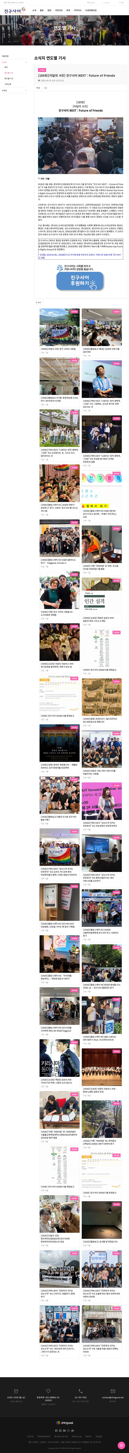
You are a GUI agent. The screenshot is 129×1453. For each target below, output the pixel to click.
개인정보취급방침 (43, 1436)
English (92, 2)
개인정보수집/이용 (61, 1436)
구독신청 (8, 84)
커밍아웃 (59, 10)
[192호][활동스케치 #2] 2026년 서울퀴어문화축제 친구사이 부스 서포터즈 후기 (101, 932)
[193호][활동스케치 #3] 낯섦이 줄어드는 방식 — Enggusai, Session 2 (58, 561)
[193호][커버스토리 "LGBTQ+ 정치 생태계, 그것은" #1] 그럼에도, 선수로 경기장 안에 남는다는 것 (102, 403)
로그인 (107, 3)
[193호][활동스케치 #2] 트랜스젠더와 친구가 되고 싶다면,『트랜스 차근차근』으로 (100, 513)
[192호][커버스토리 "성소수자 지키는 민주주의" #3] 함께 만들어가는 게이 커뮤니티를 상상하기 (99, 877)
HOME (51, 35)
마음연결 (5, 56)
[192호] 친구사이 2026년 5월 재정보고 (57, 1186)
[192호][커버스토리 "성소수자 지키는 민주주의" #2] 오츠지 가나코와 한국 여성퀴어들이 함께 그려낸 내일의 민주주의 (59, 871)
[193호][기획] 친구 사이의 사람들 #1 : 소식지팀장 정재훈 (57, 613)
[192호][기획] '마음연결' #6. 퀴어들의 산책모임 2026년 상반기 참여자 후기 (99, 1142)
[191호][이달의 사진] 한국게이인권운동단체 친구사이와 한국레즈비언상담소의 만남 (55, 1238)
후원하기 (88, 1436)
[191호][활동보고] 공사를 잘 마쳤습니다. (100, 1241)
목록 (39, 302)
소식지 (65, 35)
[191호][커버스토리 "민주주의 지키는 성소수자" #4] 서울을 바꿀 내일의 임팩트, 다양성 (101, 1348)
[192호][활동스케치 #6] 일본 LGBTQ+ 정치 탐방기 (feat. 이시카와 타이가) (99, 1038)
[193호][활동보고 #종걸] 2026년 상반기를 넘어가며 (101, 350)
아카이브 (78, 10)
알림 (49, 10)
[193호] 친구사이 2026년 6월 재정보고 (99, 669)
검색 (122, 3)
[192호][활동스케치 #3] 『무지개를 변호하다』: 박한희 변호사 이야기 (56, 977)
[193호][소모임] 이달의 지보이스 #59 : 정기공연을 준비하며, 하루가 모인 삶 (57, 665)
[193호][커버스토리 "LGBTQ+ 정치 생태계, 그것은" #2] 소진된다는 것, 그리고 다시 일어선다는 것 (59, 452)
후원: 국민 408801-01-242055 (14, 2)
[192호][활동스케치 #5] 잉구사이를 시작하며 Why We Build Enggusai (56, 1029)
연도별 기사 (75, 35)
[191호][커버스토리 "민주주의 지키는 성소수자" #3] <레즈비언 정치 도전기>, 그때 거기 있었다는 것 (58, 1348)
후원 (68, 10)
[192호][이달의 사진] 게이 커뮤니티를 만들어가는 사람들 (99, 772)
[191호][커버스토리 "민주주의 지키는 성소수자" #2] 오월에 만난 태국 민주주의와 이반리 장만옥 (101, 1293)
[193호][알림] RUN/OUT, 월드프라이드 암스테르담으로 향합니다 (100, 720)
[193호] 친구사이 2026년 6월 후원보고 (57, 715)
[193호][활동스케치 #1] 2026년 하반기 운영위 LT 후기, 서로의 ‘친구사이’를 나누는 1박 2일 (59, 507)
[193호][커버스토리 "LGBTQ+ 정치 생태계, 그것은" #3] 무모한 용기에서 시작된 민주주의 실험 (102, 458)
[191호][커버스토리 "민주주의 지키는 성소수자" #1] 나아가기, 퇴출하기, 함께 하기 (58, 1293)
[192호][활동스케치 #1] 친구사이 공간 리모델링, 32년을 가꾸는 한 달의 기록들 (58, 925)
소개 (34, 10)
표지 (6, 67)
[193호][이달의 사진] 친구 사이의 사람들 (58, 348)
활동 (42, 10)
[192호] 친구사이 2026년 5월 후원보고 (99, 1192)
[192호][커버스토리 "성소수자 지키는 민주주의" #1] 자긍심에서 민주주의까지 (100, 824)
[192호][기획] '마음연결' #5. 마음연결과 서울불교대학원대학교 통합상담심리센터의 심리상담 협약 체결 (59, 1134)
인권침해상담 (91, 10)
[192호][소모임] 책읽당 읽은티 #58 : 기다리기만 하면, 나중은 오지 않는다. (56, 1081)
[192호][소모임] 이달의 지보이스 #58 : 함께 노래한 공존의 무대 (99, 1090)
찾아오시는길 (77, 1436)
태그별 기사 (9, 78)
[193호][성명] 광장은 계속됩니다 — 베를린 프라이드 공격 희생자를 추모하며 (59, 766)
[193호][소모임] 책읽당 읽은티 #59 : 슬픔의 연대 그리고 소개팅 (99, 619)
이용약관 (30, 1436)
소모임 (14, 90)
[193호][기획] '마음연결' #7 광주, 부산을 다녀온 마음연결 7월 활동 (100, 567)
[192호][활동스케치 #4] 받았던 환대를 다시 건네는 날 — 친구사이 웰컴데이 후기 (101, 986)
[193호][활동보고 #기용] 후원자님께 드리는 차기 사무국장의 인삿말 (59, 399)
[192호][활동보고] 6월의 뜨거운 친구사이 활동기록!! (58, 818)
